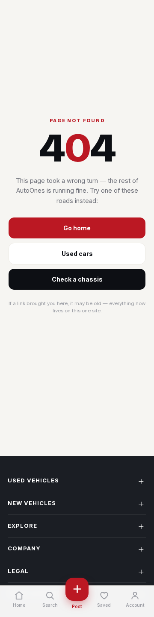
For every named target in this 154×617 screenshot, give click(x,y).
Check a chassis (77, 279)
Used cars (77, 253)
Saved (104, 605)
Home (19, 605)
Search (50, 605)
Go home (77, 228)
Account (135, 605)
